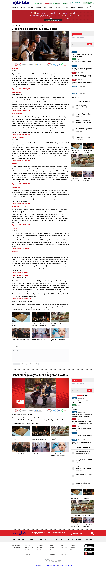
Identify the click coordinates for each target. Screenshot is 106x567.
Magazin (21, 25)
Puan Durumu (53, 539)
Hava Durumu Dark (16, 545)
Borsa (13, 539)
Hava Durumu (42, 539)
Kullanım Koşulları (63, 565)
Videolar (66, 7)
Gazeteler (81, 7)
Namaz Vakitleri (22, 539)
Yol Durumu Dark (16, 547)
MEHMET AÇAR (46, 309)
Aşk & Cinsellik (28, 25)
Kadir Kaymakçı (30, 423)
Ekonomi (38, 7)
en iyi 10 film (27, 309)
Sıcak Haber (64, 554)
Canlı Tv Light (15, 549)
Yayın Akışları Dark (29, 547)
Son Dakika (15, 7)
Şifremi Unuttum (74, 549)
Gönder (16, 364)
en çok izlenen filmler (17, 309)
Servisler (23, 7)
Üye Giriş (72, 545)
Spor (45, 7)
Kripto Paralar (90, 539)
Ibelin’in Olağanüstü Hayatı (18, 423)
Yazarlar (73, 7)
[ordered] (31, 364)
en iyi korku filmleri (36, 309)
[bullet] (33, 364)
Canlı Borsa (40, 545)
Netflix (37, 423)
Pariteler (70, 539)
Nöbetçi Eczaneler (29, 549)
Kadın (50, 7)
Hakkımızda (36, 565)
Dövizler (52, 547)
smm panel (27, 554)
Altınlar (52, 545)
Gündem (30, 7)
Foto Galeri (58, 7)
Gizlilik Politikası (47, 565)
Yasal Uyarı (69, 565)
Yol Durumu (79, 539)
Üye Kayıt (72, 547)
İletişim (41, 565)
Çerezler (53, 565)
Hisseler (62, 539)
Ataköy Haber (15, 25)
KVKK (57, 565)
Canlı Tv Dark (28, 545)
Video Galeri (64, 547)
